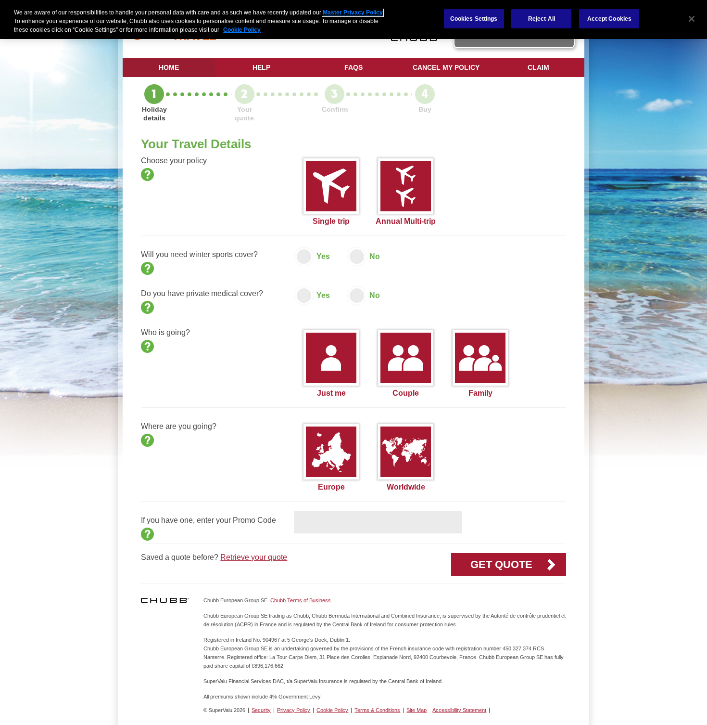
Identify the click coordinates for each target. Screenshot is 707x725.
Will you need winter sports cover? (199, 254)
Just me (331, 393)
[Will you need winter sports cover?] (147, 268)
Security (261, 710)
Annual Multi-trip (406, 221)
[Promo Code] (147, 534)
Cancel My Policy (446, 67)
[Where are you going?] (147, 440)
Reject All (541, 18)
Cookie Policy (332, 710)
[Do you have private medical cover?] (147, 307)
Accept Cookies (609, 18)
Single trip (331, 221)
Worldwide (406, 487)
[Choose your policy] (147, 174)
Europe (331, 487)
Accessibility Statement (459, 710)
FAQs (353, 67)
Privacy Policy (293, 710)
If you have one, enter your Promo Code (208, 520)
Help (261, 67)
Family (480, 393)
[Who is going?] (147, 346)
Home (169, 67)
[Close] (691, 18)
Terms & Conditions (377, 710)
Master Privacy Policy (353, 12)
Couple (405, 393)
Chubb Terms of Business (300, 600)
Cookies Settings (474, 18)
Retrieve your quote (253, 557)
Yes (323, 256)
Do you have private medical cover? (202, 293)
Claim (538, 67)
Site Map (416, 710)
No (374, 256)
